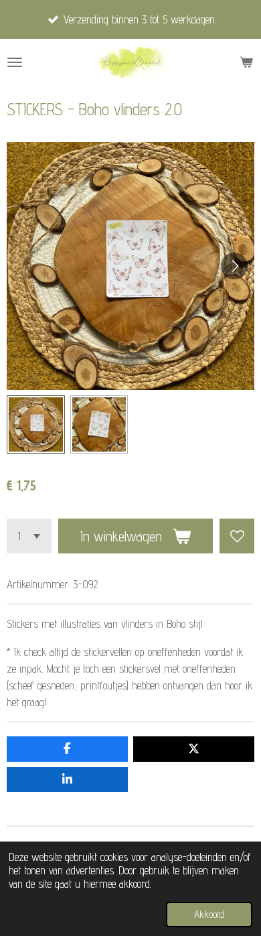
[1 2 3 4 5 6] (29, 536)
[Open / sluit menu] (14, 62)
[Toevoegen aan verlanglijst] (237, 536)
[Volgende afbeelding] (234, 266)
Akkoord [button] (209, 914)
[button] (36, 424)
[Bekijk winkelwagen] (246, 62)
